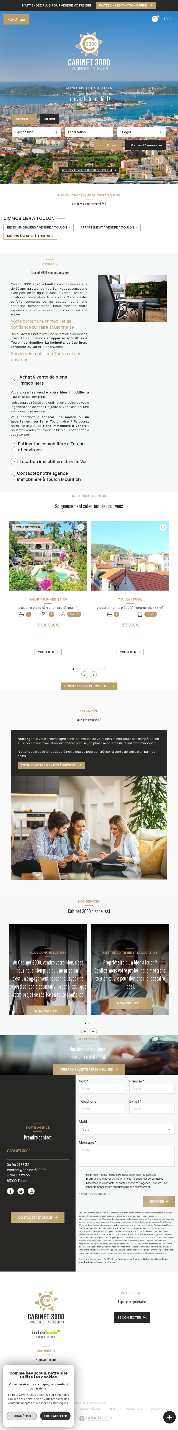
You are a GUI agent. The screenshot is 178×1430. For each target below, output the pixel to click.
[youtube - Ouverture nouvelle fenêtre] (20, 1191)
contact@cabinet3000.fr (26, 1169)
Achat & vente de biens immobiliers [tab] (43, 380)
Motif (83, 1121)
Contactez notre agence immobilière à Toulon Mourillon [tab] (49, 476)
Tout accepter (55, 1416)
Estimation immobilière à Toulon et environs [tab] (51, 447)
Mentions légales (90, 1408)
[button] (93, 674)
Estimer (49, 119)
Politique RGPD (133, 1408)
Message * (87, 1142)
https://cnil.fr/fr (104, 1237)
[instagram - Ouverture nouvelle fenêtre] (31, 1191)
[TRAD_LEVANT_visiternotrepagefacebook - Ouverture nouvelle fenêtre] (10, 1191)
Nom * (83, 1081)
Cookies (155, 1408)
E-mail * (135, 1101)
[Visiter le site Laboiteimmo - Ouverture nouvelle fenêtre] (96, 1418)
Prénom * (136, 1081)
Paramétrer (22, 1416)
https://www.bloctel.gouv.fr (104, 1249)
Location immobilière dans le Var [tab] (53, 461)
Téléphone (88, 1101)
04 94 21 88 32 (18, 1164)
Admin (113, 1408)
